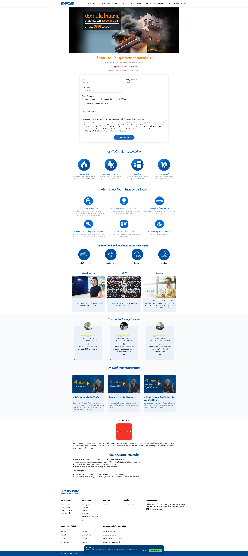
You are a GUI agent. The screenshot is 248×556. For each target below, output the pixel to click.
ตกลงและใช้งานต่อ (155, 550)
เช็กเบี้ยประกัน (123, 137)
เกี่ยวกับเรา (176, 3)
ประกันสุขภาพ (86, 505)
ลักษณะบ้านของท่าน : (88, 96)
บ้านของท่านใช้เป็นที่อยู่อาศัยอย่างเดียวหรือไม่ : (96, 104)
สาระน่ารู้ (131, 3)
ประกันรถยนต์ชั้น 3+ (66, 510)
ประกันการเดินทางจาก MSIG (90, 516)
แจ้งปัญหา (139, 3)
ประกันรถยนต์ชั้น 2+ (66, 508)
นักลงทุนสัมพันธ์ (158, 3)
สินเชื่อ (123, 3)
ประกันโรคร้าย (86, 510)
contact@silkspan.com (157, 509)
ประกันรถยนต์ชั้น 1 (66, 505)
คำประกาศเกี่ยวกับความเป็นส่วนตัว (107, 131)
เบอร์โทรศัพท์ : (86, 87)
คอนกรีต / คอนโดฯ (90, 99)
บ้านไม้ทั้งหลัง (123, 99)
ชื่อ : (83, 80)
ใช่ (84, 107)
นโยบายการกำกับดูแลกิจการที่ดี (112, 542)
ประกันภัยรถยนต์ (91, 3)
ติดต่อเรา (168, 3)
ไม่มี (91, 114)
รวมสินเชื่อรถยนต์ (129, 505)
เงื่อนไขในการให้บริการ (109, 531)
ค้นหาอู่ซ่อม (147, 3)
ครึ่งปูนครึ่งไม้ (107, 99)
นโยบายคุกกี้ (134, 549)
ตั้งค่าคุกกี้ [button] (144, 550)
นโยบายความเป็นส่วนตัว (109, 535)
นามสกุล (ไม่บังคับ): (131, 80)
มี (84, 114)
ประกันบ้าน (85, 513)
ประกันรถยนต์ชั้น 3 (66, 513)
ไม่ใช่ (91, 107)
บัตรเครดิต (115, 3)
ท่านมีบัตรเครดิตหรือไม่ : (89, 111)
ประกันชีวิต (85, 508)
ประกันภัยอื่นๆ (104, 3)
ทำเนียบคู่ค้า (85, 542)
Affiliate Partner (66, 542)
